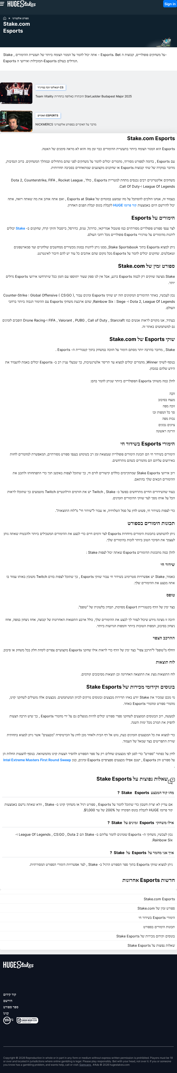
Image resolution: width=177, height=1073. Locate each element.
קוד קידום (9, 994)
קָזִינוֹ (6, 1013)
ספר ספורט (10, 1007)
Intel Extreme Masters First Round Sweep (37, 760)
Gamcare (85, 1064)
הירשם (7, 1001)
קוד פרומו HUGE (124, 205)
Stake (20, 228)
